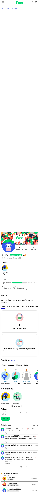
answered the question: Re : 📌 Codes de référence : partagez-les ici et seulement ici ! (21, 459)
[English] (19, 2)
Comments (7, 288)
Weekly (19, 365)
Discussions (20, 288)
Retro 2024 (12, 307)
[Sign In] (36, 2)
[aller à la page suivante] (26, 467)
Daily (26, 365)
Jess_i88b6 (26, 381)
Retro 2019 (36, 307)
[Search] (32, 2)
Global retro (3, 307)
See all (13, 360)
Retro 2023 (17, 307)
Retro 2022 (22, 307)
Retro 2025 (8, 307)
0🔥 (24, 255)
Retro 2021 (27, 307)
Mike (5, 381)
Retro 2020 (31, 307)
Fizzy (16, 381)
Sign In (5, 418)
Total (4, 365)
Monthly (11, 365)
